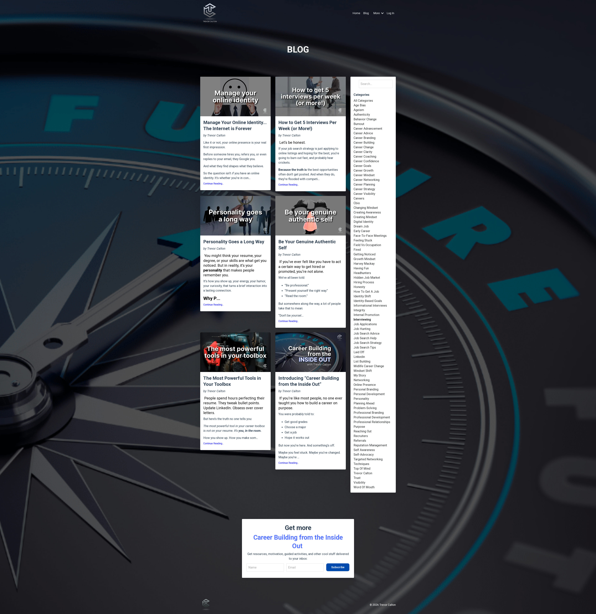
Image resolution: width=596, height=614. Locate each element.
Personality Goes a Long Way (233, 241)
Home (356, 13)
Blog (366, 13)
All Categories (363, 100)
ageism (359, 110)
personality (361, 399)
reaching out (363, 431)
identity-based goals (368, 301)
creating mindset (365, 217)
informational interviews (370, 305)
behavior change (365, 119)
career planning (364, 184)
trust (357, 478)
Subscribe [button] (337, 567)
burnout (359, 124)
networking (362, 380)
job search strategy (368, 343)
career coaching (365, 156)
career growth (363, 170)
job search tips (365, 347)
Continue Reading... (213, 183)
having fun (361, 268)
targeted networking (368, 459)
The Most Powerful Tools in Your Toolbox (232, 381)
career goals (362, 166)
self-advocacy (364, 454)
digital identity (363, 222)
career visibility (364, 194)
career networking (366, 180)
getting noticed (364, 254)
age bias (360, 105)
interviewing (362, 319)
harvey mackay (364, 263)
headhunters (362, 273)
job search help (365, 338)
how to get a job (366, 291)
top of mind (362, 468)
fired (357, 249)
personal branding (366, 389)
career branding (364, 138)
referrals (360, 440)
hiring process (364, 282)
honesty (359, 287)
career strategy (364, 189)
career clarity (363, 152)
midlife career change (369, 366)
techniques (361, 464)
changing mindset (366, 208)
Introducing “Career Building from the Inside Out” (308, 381)
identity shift (362, 296)
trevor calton (363, 473)
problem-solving (365, 408)
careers (359, 198)
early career (362, 231)
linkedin (359, 357)
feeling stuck (363, 240)
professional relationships (372, 422)
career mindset (364, 175)
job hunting (362, 329)
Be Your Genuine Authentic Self (307, 244)
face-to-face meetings (370, 236)
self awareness (364, 450)
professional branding (369, 413)
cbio (357, 203)
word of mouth (364, 487)
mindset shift (363, 371)
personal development (369, 394)
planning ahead (364, 403)
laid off (359, 352)
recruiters (361, 436)
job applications (365, 324)
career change (364, 147)
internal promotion (366, 315)
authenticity (362, 114)
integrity (359, 310)
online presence (365, 385)
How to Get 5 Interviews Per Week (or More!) (307, 125)
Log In (390, 13)
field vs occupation (367, 245)
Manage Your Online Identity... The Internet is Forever (235, 125)
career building (364, 142)
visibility (359, 482)
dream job (361, 226)
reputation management (370, 445)
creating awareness (367, 212)
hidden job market (367, 277)
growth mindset (364, 259)
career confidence (366, 161)
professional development (372, 417)
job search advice (366, 333)
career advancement (368, 128)
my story (360, 375)
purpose (359, 426)
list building (362, 361)
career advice (363, 133)
